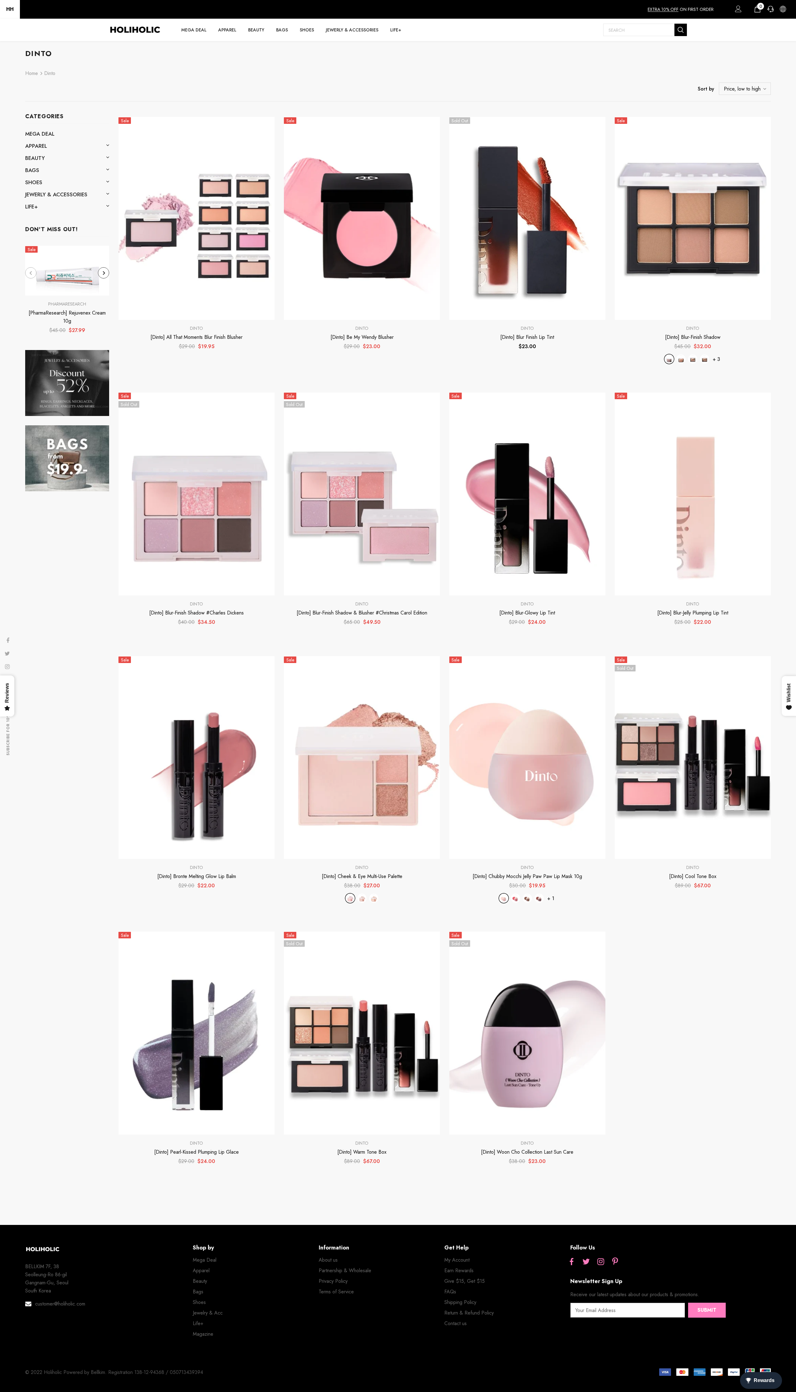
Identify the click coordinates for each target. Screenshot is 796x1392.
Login (737, 10)
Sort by (706, 88)
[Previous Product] (30, 272)
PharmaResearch (67, 304)
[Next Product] (103, 272)
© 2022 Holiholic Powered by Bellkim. (66, 1372)
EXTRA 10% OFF (663, 9)
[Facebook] (571, 1262)
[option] (67, 292)
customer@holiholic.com (60, 1303)
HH (10, 9)
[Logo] (135, 29)
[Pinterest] (615, 1262)
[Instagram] (600, 1262)
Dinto (49, 73)
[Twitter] (586, 1262)
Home (31, 73)
